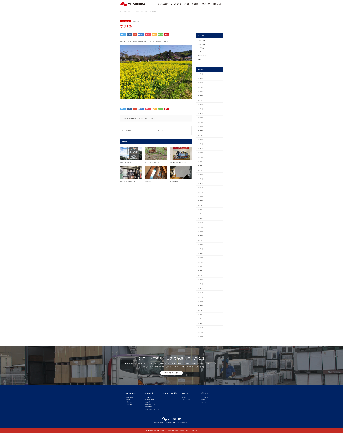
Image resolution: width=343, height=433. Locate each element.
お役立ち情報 (201, 44)
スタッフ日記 (144, 118)
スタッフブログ (186, 399)
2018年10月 (201, 323)
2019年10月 (201, 270)
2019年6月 (200, 288)
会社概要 (203, 399)
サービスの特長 (176, 4)
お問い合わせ (217, 4)
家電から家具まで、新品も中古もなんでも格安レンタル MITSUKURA (177, 430)
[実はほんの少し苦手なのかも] (181, 153)
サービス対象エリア (131, 404)
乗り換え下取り (148, 406)
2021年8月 (200, 174)
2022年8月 (200, 139)
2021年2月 (200, 201)
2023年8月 (200, 100)
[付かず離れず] (181, 172)
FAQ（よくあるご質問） (191, 4)
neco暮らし (201, 48)
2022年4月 (200, 152)
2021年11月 (201, 161)
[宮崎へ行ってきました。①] (131, 172)
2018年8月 (200, 332)
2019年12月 (201, 262)
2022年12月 (201, 135)
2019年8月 (200, 279)
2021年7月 (200, 179)
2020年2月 (200, 253)
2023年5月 (200, 113)
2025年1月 (200, 74)
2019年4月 (200, 297)
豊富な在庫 (147, 402)
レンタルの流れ (129, 397)
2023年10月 (201, 91)
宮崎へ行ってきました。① (127, 181)
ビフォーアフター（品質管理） (152, 409)
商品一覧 (128, 399)
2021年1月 (200, 205)
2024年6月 (200, 82)
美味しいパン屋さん (125, 162)
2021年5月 (200, 187)
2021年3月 (200, 196)
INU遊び (200, 59)
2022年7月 (200, 144)
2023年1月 (200, 131)
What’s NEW (206, 4)
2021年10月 (201, 166)
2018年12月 (201, 314)
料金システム (129, 402)
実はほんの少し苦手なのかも (178, 162)
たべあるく (201, 51)
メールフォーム (204, 397)
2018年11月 (201, 319)
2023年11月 (201, 87)
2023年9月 (200, 96)
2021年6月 (200, 183)
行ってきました (125, 21)
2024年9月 (200, 78)
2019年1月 (200, 310)
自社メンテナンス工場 (150, 404)
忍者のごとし (149, 181)
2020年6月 (200, 235)
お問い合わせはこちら (171, 373)
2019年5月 (200, 292)
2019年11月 (201, 266)
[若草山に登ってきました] (156, 153)
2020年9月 (200, 222)
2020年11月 (201, 214)
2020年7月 (200, 231)
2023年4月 (200, 117)
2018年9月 (200, 327)
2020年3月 (200, 249)
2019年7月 (200, 284)
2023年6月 (200, 109)
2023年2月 (200, 126)
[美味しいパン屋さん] (131, 153)
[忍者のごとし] (156, 172)
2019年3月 (200, 301)
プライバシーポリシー (206, 402)
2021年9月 (200, 170)
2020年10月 (201, 218)
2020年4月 (200, 244)
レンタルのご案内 (162, 4)
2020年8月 (200, 227)
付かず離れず (174, 181)
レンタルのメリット (149, 397)
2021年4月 (200, 192)
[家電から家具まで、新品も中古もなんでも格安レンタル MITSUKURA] (132, 4)
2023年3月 (200, 122)
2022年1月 (200, 157)
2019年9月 (200, 275)
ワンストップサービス (150, 399)
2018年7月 (200, 336)
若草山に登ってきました (152, 162)
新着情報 (184, 397)
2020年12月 (201, 209)
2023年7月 (200, 104)
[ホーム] (120, 8)
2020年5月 (200, 240)
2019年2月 (200, 305)
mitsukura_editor (132, 118)
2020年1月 (200, 257)
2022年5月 (200, 148)
